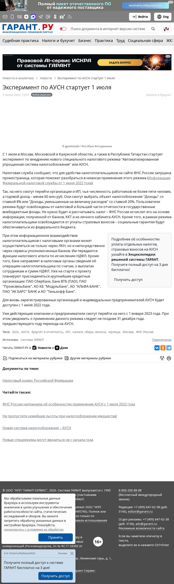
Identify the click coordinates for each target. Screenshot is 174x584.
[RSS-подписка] (69, 16)
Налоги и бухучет (58, 40)
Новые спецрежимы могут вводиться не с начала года (48, 439)
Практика (104, 40)
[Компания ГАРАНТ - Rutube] (62, 16)
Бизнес (84, 40)
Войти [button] (143, 17)
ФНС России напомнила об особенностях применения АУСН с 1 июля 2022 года (69, 404)
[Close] (72, 553)
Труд (120, 40)
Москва (128, 332)
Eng (166, 17)
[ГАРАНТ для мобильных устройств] (12, 16)
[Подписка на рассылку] (5, 16)
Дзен (64, 348)
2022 (15, 332)
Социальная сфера (145, 40)
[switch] (63, 29)
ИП (68, 332)
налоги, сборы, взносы (89, 332)
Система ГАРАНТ (32, 340)
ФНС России (144, 332)
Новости (44, 348)
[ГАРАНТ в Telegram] (40, 16)
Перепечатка (161, 340)
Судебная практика (21, 40)
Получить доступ (128, 279)
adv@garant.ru (146, 524)
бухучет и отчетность (47, 332)
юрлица (114, 332)
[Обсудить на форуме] (162, 358)
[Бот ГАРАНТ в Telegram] (48, 16)
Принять (55, 537)
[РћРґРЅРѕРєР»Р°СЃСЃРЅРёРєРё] (163, 347)
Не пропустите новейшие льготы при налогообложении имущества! (60, 416)
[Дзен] (26, 17)
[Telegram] (168, 347)
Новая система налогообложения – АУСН (37, 428)
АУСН (25, 332)
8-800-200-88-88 (130, 490)
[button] (166, 29)
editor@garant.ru (140, 511)
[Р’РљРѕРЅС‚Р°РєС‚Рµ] (157, 347)
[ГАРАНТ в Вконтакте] (19, 16)
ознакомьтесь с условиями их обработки (33, 529)
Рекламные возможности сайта (141, 528)
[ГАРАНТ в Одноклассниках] (55, 16)
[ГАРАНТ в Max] (33, 16)
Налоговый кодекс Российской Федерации (38, 380)
